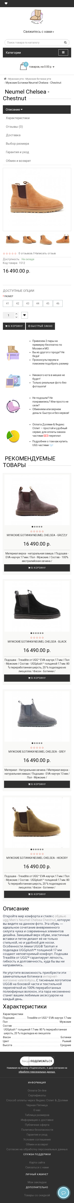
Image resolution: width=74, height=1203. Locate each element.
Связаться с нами (37, 1167)
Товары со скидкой (37, 1195)
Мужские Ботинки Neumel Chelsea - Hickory (37, 857)
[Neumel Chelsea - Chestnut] (12, 239)
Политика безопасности (37, 1129)
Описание (13, 109)
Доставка (13, 135)
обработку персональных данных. (37, 1072)
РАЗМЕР (8, 296)
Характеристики (18, 118)
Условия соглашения (37, 1139)
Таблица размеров (37, 1115)
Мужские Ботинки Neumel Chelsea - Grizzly (37, 535)
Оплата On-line (37, 1090)
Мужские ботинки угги (38, 78)
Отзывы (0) (14, 126)
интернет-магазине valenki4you (30, 978)
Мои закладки (37, 1182)
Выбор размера (17, 143)
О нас (37, 1110)
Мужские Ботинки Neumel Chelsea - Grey (37, 751)
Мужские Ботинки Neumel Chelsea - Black (37, 641)
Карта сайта (37, 1162)
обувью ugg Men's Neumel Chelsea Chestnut (35, 918)
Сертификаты (37, 1095)
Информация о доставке (37, 1120)
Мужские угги (16, 78)
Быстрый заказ (41, 326)
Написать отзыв (45, 253)
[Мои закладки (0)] (6, 3)
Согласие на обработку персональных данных (37, 1149)
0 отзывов (24, 253)
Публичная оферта (37, 1125)
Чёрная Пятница (37, 1105)
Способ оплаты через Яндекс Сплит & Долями (37, 1100)
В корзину (15, 326)
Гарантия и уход (17, 152)
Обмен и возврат (18, 161)
